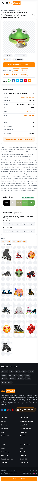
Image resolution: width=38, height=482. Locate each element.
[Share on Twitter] (17, 81)
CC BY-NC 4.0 (30, 111)
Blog (21, 448)
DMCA (3, 448)
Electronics (12, 375)
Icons (2, 432)
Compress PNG (24, 462)
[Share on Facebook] (13, 81)
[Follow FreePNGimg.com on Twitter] (5, 410)
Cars (11, 371)
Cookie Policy (5, 451)
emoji (24, 241)
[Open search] (3, 3)
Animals (4, 371)
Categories (4, 425)
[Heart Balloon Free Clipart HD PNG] (31, 329)
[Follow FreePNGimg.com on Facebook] (2, 410)
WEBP (17, 70)
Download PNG (20, 65)
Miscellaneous (30, 97)
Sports (20, 375)
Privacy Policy (5, 455)
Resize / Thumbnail (20, 74)
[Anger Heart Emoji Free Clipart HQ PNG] (19, 273)
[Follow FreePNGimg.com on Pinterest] (8, 410)
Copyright (4, 462)
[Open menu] (7, 3)
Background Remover (26, 421)
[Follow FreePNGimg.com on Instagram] (10, 410)
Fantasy (20, 378)
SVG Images (4, 428)
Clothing (4, 378)
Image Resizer (24, 425)
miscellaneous (17, 241)
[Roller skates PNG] (6, 255)
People (18, 371)
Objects (28, 378)
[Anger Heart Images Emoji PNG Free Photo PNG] (19, 310)
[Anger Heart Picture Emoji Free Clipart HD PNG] (31, 255)
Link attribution (7, 220)
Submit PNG (23, 459)
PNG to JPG (23, 432)
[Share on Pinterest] (25, 81)
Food (24, 371)
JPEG (25, 70)
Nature (4, 375)
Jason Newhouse (29, 115)
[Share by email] (29, 81)
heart (3, 241)
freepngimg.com (26, 472)
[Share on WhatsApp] (9, 81)
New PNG (3, 421)
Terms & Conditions (7, 459)
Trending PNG (5, 435)
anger (9, 241)
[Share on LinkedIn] (21, 81)
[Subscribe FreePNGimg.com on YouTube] (13, 410)
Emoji (23, 97)
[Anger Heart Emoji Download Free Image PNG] (19, 292)
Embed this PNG (7, 228)
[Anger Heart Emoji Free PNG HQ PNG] (6, 329)
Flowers (31, 371)
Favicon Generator (25, 428)
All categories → (6, 382)
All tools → (23, 435)
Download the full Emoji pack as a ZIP (20, 139)
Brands (27, 375)
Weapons (12, 378)
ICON (7, 74)
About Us (22, 451)
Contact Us (23, 455)
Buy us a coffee (27, 409)
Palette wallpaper (29, 197)
